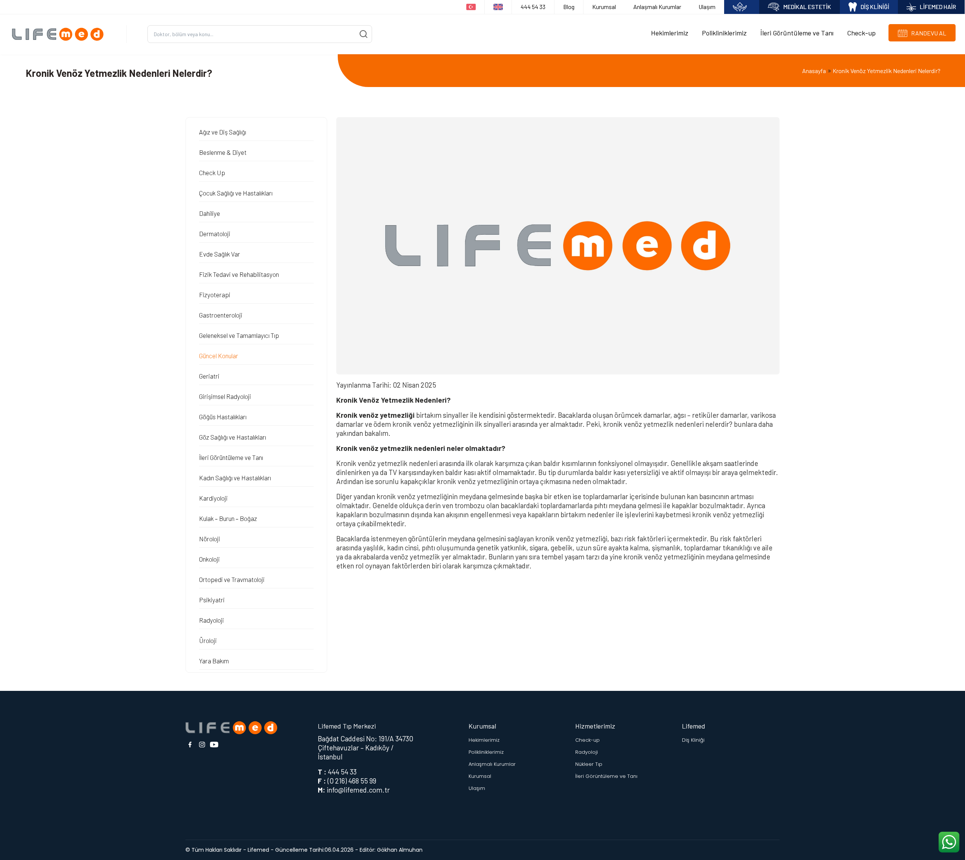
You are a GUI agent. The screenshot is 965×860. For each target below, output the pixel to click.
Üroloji (208, 640)
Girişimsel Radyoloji (225, 396)
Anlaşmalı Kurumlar (657, 6)
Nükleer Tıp (588, 764)
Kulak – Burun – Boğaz (228, 518)
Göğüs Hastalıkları (223, 416)
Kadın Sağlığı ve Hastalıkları (235, 477)
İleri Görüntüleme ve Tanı (796, 33)
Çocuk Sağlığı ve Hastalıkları (236, 193)
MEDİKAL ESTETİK (807, 6)
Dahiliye (209, 213)
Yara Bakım (214, 660)
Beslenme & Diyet (223, 152)
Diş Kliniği (693, 740)
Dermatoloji (214, 233)
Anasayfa (814, 70)
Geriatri (209, 376)
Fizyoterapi (214, 294)
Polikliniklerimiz (724, 33)
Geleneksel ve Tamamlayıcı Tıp (239, 335)
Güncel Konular (218, 355)
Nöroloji (209, 538)
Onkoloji (209, 559)
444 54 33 (533, 6)
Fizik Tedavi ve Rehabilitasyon (239, 274)
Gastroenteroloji (220, 315)
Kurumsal (604, 6)
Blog (568, 6)
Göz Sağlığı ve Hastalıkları (232, 437)
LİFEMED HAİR (938, 6)
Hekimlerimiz (669, 33)
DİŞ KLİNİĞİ (875, 6)
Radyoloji (211, 620)
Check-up (861, 33)
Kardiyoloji (213, 498)
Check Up (212, 172)
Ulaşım (706, 6)
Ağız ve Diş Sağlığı (222, 132)
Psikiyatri (212, 599)
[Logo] (60, 34)
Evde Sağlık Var (219, 254)
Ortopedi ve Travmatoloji (232, 579)
